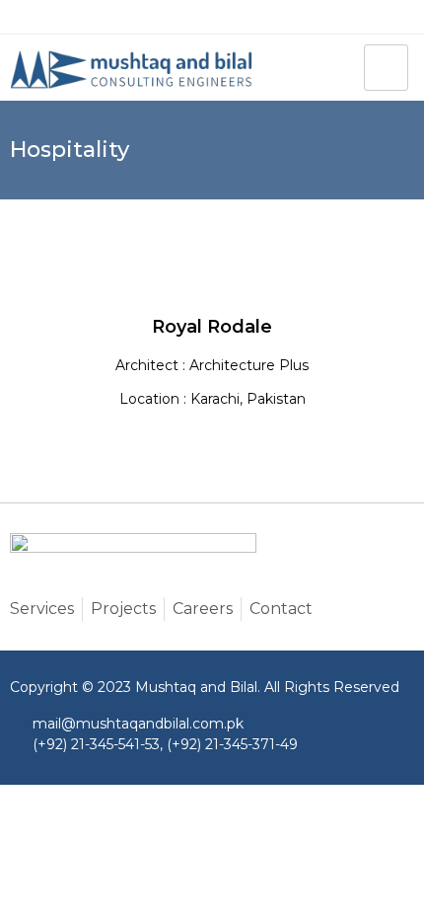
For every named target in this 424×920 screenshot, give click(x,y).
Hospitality (69, 150)
